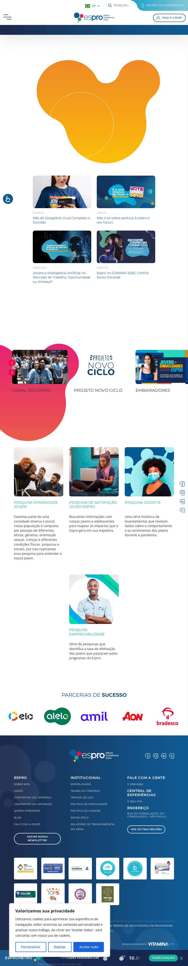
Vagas (18, 790)
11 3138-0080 (135, 784)
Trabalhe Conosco (85, 790)
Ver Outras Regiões (146, 829)
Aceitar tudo (88, 947)
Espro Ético (79, 817)
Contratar (33, 797)
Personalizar (30, 947)
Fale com (27, 824)
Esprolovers (81, 784)
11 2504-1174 (134, 801)
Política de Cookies (86, 810)
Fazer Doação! (163, 957)
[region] (59, 930)
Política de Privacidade (89, 804)
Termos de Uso (82, 797)
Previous (12, 363)
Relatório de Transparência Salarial (93, 827)
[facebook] (182, 484)
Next (12, 373)
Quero (27, 810)
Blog (18, 817)
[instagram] (182, 492)
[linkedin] (182, 501)
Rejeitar (60, 947)
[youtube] (182, 510)
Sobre (22, 784)
